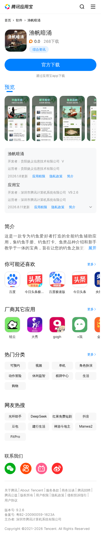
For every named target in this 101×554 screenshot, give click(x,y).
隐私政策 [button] (56, 176)
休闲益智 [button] (38, 376)
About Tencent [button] (31, 490)
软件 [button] (19, 20)
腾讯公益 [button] (11, 495)
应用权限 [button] (38, 176)
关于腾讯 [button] (11, 490)
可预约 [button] (15, 365)
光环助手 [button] (15, 416)
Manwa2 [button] (86, 426)
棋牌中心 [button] (62, 376)
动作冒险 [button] (15, 376)
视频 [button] (39, 365)
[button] (19, 6)
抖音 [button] (86, 416)
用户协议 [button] (11, 500)
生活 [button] (86, 376)
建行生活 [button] (38, 426)
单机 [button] (62, 365)
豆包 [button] (15, 426)
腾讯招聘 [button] (84, 490)
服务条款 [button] (52, 490)
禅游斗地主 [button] (62, 426)
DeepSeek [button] (39, 416)
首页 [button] (8, 20)
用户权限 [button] (42, 495)
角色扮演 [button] (85, 365)
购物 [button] (15, 386)
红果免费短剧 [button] (62, 416)
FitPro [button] (15, 437)
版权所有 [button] (26, 495)
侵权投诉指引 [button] (77, 495)
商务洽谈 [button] (68, 490)
